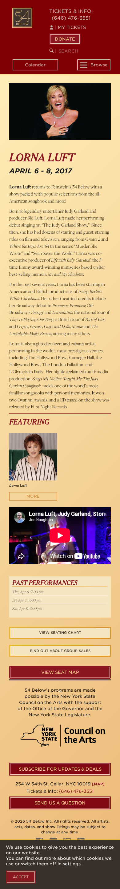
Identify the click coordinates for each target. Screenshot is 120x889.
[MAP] (98, 784)
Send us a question (60, 802)
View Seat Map (60, 672)
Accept (21, 877)
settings (72, 863)
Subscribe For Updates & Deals (60, 769)
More (33, 496)
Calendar (35, 64)
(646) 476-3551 (71, 18)
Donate (65, 39)
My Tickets (70, 27)
